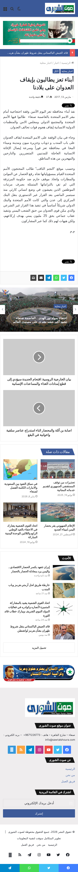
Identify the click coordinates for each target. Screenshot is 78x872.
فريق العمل (68, 781)
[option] (39, 309)
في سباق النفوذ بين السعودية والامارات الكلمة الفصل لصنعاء (20, 487)
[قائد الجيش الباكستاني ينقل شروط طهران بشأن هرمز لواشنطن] (64, 631)
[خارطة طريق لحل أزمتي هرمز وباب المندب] (64, 590)
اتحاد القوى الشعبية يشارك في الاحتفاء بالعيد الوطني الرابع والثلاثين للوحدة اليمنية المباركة (21, 531)
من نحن (70, 775)
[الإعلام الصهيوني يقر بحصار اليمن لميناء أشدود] (58, 512)
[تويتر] (64, 278)
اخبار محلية (46, 62)
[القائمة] (5, 9)
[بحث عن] (12, 9)
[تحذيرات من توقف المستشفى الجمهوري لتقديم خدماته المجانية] (58, 469)
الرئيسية (66, 62)
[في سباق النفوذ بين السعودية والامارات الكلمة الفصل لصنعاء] (20, 469)
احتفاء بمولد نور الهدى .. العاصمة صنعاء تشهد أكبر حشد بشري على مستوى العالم (40, 319)
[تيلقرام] (49, 278)
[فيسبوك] (71, 278)
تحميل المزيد (39, 647)
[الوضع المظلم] (19, 9)
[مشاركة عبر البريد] (41, 278)
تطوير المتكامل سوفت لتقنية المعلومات (39, 838)
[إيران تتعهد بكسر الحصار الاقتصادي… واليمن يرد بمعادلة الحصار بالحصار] (64, 572)
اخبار (56, 62)
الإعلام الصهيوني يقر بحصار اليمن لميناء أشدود (59, 527)
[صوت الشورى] (60, 8)
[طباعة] (33, 278)
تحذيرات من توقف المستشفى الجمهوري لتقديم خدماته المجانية (59, 486)
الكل (56, 71)
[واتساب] (56, 278)
